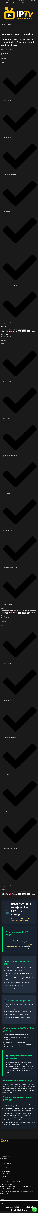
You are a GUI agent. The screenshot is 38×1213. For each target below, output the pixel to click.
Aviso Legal (4, 1176)
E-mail (1, 1197)
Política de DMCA (6, 1171)
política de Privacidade (7, 1184)
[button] (19, 22)
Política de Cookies (6, 1173)
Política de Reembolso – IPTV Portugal (11, 1181)
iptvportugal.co (4, 1158)
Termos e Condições (6, 1179)
